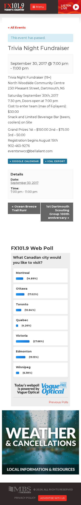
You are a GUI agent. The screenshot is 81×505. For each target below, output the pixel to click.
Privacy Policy (25, 498)
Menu (39, 7)
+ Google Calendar (24, 161)
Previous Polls (58, 402)
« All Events (17, 27)
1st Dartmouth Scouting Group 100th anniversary (57, 212)
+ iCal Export (55, 161)
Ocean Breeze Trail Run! (24, 208)
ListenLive (66, 7)
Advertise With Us (52, 498)
